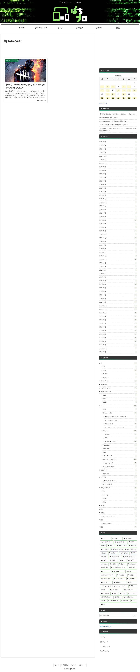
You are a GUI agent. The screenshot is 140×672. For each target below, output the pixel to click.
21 (123, 94)
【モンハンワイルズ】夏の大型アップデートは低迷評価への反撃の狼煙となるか (117, 129)
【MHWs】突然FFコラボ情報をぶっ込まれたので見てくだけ (117, 114)
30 (134, 98)
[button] (134, 615)
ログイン (102, 637)
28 (123, 98)
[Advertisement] (48, 50)
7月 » (105, 103)
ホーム (57, 665)
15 (129, 90)
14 (123, 90)
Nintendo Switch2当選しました (108, 117)
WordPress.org (104, 651)
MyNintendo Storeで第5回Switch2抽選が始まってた (114, 121)
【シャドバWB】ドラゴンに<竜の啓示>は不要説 (113, 125)
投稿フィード (104, 642)
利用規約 (65, 665)
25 (107, 98)
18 (107, 94)
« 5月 (101, 103)
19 (113, 94)
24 (102, 98)
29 (129, 98)
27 (118, 98)
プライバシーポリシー (77, 665)
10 (102, 90)
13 (118, 90)
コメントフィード (105, 646)
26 (113, 98)
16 (134, 90)
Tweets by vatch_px (105, 626)
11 (107, 90)
